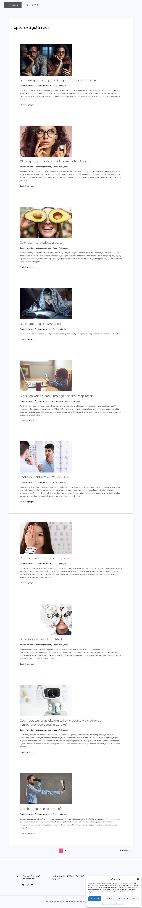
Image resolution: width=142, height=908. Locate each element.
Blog (26, 5)
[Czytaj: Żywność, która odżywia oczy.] (46, 222)
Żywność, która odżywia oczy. (41, 243)
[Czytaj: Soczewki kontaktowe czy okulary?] (46, 457)
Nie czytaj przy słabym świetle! (41, 324)
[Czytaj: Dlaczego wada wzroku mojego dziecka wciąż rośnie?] (46, 375)
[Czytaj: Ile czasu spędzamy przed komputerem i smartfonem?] (46, 60)
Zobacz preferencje (127, 899)
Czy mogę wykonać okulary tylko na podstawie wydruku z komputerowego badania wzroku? (61, 722)
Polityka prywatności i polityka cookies (113, 904)
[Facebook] (23, 885)
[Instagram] (28, 885)
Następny (125, 850)
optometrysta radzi (43, 85)
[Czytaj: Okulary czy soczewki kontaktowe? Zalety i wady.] (46, 141)
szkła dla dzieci (58, 401)
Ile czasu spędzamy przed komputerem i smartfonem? (58, 80)
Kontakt (34, 5)
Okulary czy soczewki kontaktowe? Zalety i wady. (55, 161)
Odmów (108, 899)
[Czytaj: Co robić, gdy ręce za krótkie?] (46, 788)
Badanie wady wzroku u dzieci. (41, 639)
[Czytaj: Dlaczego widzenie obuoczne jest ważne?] (46, 538)
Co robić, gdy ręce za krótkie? (40, 809)
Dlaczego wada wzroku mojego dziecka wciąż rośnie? (57, 396)
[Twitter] (32, 885)
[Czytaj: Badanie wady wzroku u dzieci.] (46, 619)
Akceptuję (95, 899)
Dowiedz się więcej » (27, 105)
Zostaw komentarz (27, 85)
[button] (138, 879)
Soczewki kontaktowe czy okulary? (44, 477)
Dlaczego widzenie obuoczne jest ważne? (49, 558)
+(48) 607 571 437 (27, 879)
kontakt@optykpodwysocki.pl (27, 876)
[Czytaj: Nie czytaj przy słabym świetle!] (46, 303)
